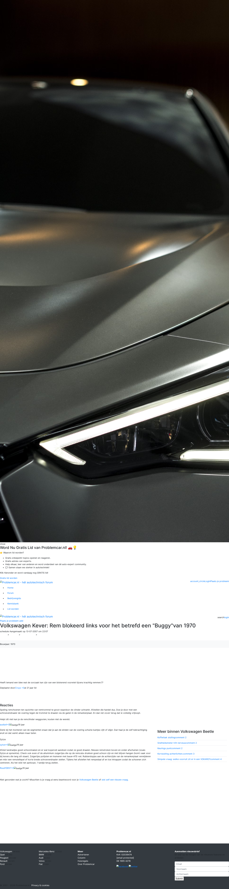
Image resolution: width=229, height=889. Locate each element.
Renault (4, 861)
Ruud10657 (7, 768)
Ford (2, 864)
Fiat (41, 864)
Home (10, 587)
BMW (42, 854)
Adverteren (83, 854)
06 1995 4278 (123, 861)
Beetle (42, 634)
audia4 (5, 724)
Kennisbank (13, 603)
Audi (41, 857)
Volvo (42, 861)
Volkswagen (28, 634)
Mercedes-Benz (47, 851)
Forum (10, 593)
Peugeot (4, 857)
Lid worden (13, 609)
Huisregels (83, 861)
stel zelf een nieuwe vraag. (115, 779)
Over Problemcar (86, 864)
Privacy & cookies (40, 885)
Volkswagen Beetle (88, 779)
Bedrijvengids (14, 598)
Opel (2, 854)
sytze (4, 744)
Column (81, 857)
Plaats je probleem (219, 581)
